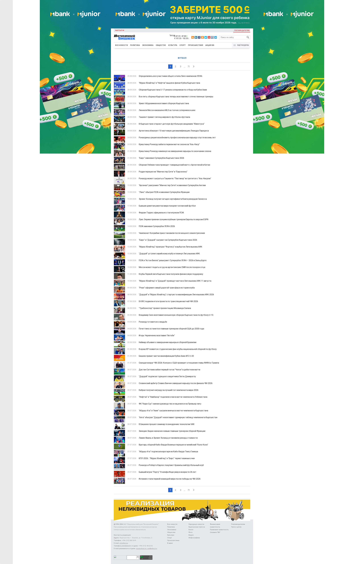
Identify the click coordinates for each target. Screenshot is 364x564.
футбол (182, 58)
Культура (172, 45)
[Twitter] (205, 37)
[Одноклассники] (202, 37)
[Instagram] (212, 37)
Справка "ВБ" (215, 532)
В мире (170, 543)
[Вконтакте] (196, 37)
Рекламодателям (241, 30)
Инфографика (194, 538)
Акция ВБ (209, 45)
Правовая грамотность (219, 530)
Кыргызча (119, 30)
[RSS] (192, 37)
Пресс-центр (236, 527)
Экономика (147, 45)
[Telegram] (215, 37)
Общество (161, 45)
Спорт (182, 45)
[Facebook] (199, 37)
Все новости (121, 45)
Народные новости (196, 524)
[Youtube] (209, 37)
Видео (191, 535)
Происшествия (195, 45)
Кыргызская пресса (197, 527)
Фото (191, 532)
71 (189, 66)
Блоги (191, 530)
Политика (135, 45)
